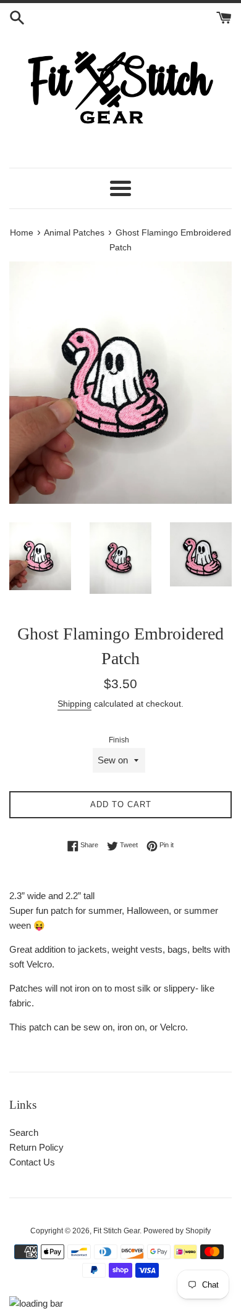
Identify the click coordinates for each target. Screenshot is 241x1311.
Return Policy (36, 1147)
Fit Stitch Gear (116, 1231)
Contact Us (32, 1162)
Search (23, 1132)
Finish (119, 740)
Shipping (74, 704)
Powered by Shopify (177, 1231)
